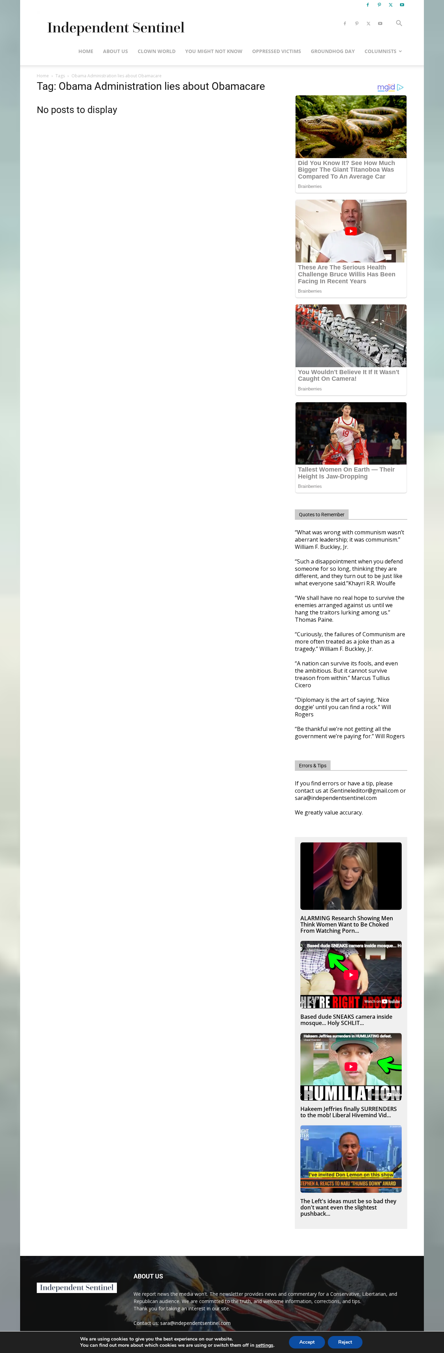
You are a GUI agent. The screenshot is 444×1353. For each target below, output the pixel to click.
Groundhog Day (333, 51)
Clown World (157, 51)
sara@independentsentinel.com (195, 1323)
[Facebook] (367, 5)
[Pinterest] (379, 5)
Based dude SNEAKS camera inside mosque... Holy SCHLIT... (346, 1020)
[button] (399, 24)
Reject (345, 1342)
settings (264, 1345)
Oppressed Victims (276, 51)
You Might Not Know (213, 51)
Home (85, 51)
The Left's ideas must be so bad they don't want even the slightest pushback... (348, 1207)
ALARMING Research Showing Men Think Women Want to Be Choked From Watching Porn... (346, 924)
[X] (390, 5)
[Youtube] (402, 5)
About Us (115, 51)
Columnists (380, 51)
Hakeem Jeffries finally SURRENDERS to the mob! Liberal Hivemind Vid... (348, 1112)
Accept (307, 1342)
